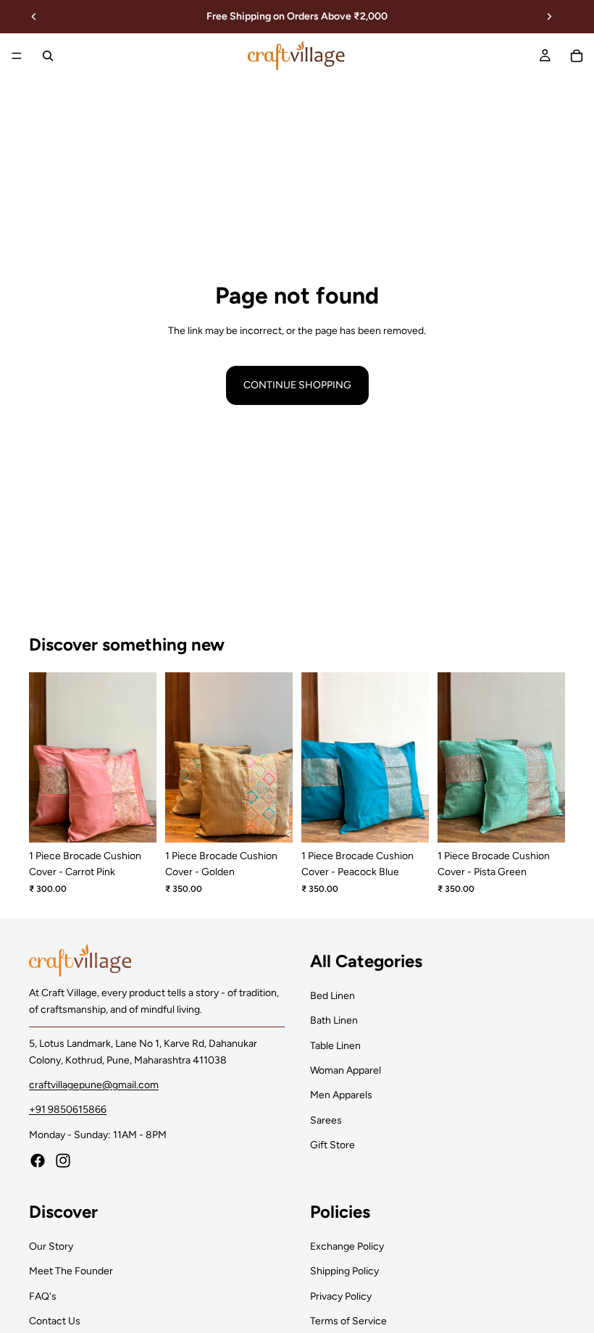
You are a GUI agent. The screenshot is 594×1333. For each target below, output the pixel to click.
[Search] (48, 56)
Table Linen (335, 1045)
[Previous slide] (34, 17)
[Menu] (16, 55)
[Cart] (577, 56)
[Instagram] (63, 1160)
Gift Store (332, 1145)
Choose (146, 820)
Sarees (326, 1119)
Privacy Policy (341, 1296)
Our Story (51, 1246)
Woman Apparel (345, 1070)
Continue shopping (297, 385)
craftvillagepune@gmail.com (94, 1085)
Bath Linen (334, 1020)
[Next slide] (549, 17)
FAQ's (43, 1296)
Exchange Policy (347, 1246)
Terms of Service (348, 1321)
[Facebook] (37, 1160)
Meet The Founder (71, 1271)
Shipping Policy (344, 1271)
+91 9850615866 (67, 1109)
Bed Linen (332, 995)
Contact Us (54, 1321)
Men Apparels (341, 1095)
